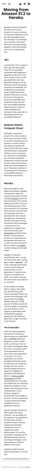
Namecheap (8, 233)
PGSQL (21, 299)
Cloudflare (22, 245)
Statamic (27, 467)
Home (4, 4)
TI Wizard (14, 198)
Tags (9, 4)
